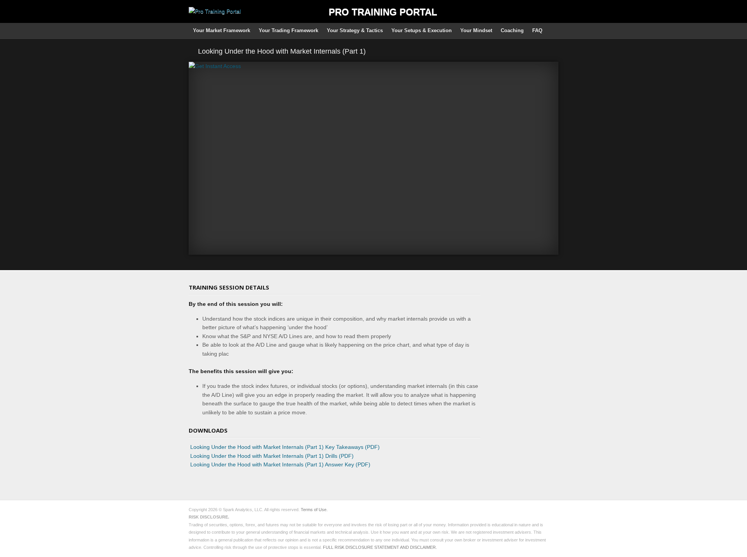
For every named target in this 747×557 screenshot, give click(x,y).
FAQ (537, 30)
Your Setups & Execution (421, 30)
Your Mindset (476, 30)
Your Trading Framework (288, 30)
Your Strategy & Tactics (355, 30)
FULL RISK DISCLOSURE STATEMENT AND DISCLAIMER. (380, 547)
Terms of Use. (314, 509)
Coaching (512, 30)
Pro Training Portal (383, 12)
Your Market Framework (221, 30)
